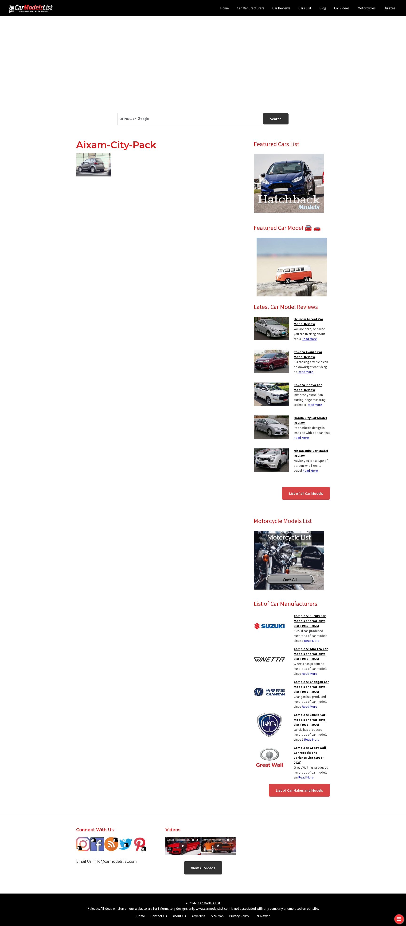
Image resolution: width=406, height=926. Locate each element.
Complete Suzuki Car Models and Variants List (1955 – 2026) (310, 621)
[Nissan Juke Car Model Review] (271, 451)
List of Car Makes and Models (299, 790)
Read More (309, 339)
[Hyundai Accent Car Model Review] (271, 319)
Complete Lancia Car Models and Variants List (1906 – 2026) (309, 720)
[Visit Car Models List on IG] (83, 840)
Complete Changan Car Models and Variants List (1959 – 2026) (311, 687)
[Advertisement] (203, 73)
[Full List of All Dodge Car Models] (183, 840)
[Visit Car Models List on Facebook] (97, 840)
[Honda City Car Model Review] (271, 418)
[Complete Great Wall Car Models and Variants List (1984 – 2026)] (269, 748)
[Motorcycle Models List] (289, 533)
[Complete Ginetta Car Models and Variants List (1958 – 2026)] (269, 649)
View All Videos (203, 868)
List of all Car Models (306, 493)
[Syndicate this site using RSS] (111, 840)
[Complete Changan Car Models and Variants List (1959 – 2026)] (269, 682)
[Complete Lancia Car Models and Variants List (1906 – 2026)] (269, 715)
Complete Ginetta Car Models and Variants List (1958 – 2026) (311, 654)
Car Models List (209, 903)
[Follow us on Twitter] (125, 840)
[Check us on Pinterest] (140, 840)
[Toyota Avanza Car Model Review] (271, 352)
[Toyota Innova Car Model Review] (271, 385)
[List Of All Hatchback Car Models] (289, 156)
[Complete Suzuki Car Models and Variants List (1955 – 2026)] (269, 616)
